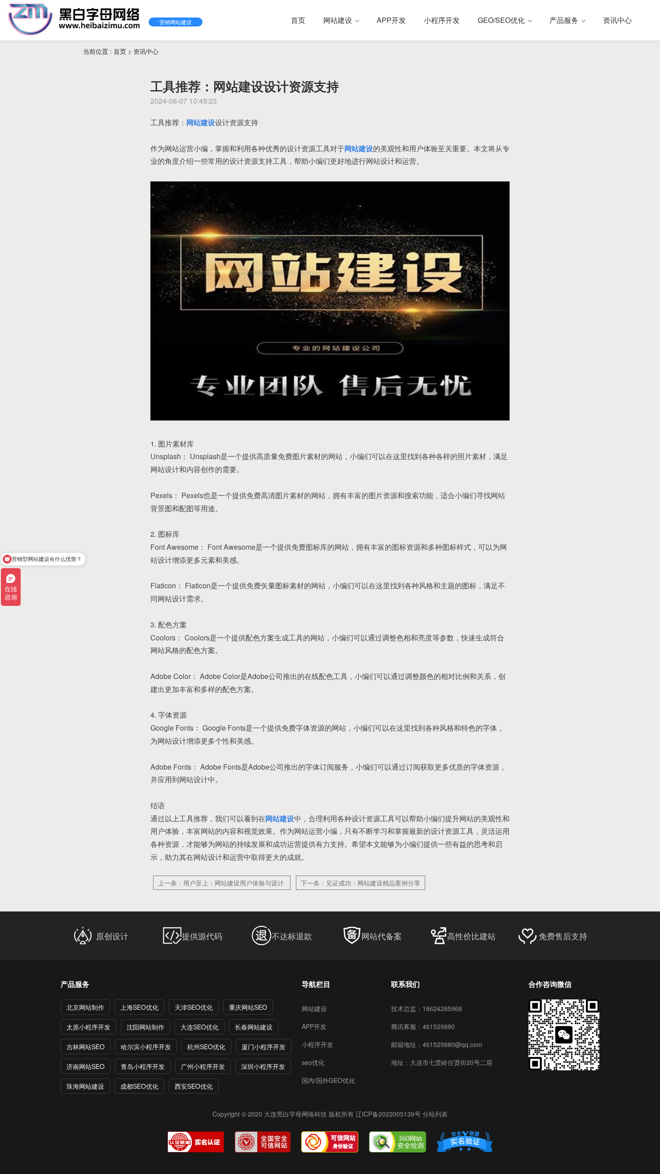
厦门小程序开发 (264, 1046)
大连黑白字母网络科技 (295, 1113)
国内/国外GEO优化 (328, 1080)
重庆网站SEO (248, 1007)
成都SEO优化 (139, 1086)
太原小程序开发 (88, 1026)
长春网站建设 (254, 1026)
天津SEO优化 (194, 1007)
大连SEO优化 (199, 1026)
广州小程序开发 (203, 1066)
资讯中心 (145, 51)
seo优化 (313, 1062)
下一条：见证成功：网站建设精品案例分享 (360, 882)
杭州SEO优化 (206, 1046)
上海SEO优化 (139, 1007)
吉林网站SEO (85, 1046)
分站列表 (435, 1113)
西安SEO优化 (194, 1086)
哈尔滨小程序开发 (146, 1046)
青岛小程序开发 (143, 1066)
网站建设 (314, 1008)
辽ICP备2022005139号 (388, 1113)
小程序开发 (317, 1044)
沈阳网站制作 (145, 1026)
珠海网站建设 (85, 1086)
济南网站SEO (85, 1066)
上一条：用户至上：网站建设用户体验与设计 (222, 882)
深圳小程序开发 (263, 1066)
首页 (121, 51)
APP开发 (314, 1026)
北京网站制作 (85, 1007)
